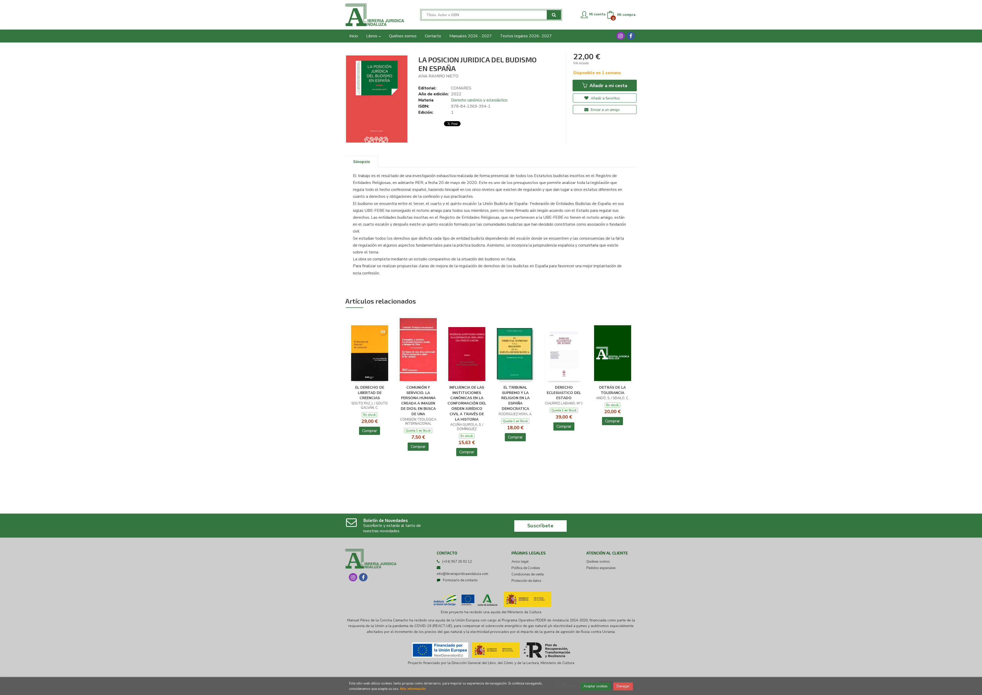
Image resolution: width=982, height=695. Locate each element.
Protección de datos (526, 580)
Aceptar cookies (596, 686)
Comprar (369, 431)
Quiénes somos (598, 561)
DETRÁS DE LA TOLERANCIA (612, 390)
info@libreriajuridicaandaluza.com (462, 574)
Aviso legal (520, 561)
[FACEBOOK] (631, 36)
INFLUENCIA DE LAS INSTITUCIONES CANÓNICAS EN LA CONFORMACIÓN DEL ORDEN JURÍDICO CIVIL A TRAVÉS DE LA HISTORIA (467, 403)
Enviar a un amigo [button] (605, 109)
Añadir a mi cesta (607, 86)
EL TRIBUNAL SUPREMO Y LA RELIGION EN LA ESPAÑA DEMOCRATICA (515, 398)
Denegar (623, 686)
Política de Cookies (525, 568)
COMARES (461, 88)
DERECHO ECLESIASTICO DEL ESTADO (564, 393)
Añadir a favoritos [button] (605, 98)
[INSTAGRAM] (620, 36)
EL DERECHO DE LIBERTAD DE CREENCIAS (369, 393)
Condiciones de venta (527, 574)
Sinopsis (361, 162)
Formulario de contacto (460, 580)
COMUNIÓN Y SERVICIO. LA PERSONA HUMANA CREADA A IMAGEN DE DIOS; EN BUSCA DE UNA (418, 400)
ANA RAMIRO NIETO (438, 76)
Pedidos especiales (601, 568)
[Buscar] (554, 15)
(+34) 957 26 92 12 (457, 561)
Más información (413, 689)
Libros (372, 36)
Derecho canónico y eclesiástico (479, 100)
